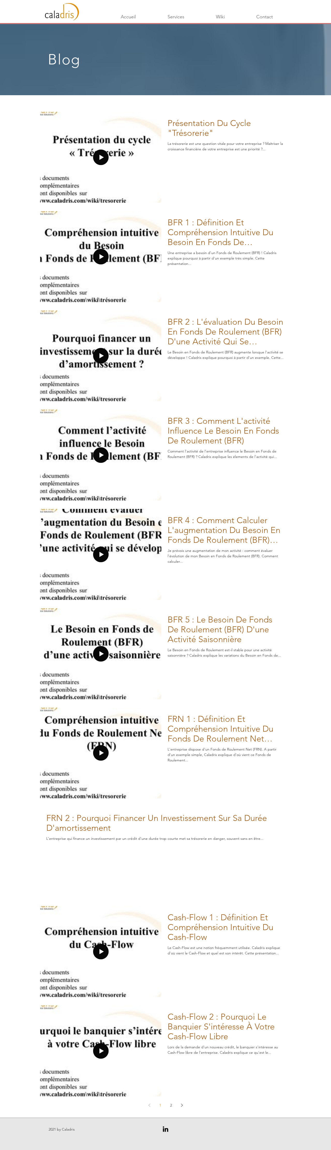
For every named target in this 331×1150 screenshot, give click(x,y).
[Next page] (181, 1105)
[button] (220, 16)
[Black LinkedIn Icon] (165, 1129)
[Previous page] (149, 1105)
